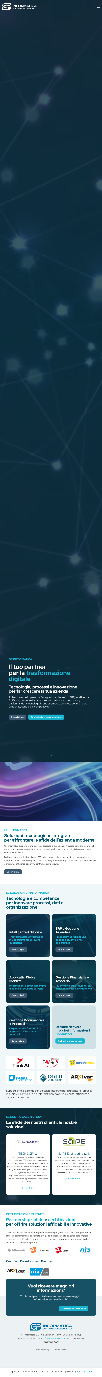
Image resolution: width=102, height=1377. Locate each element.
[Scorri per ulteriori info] (51, 756)
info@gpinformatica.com (54, 1338)
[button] (98, 7)
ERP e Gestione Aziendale (67, 930)
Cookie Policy (60, 1349)
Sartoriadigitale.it (84, 1371)
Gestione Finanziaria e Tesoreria (72, 979)
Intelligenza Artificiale (25, 932)
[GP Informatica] (19, 6)
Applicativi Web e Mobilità (22, 979)
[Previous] (5, 381)
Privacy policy (42, 1349)
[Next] (97, 381)
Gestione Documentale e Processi (26, 1022)
